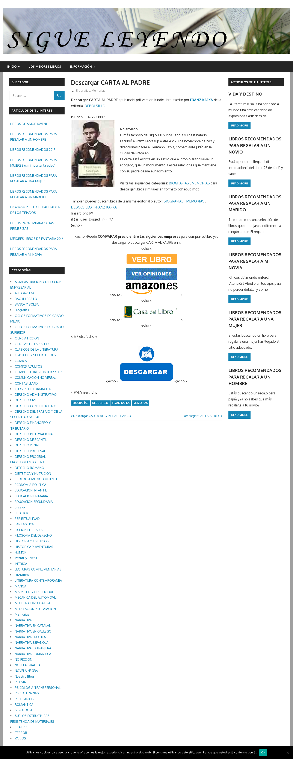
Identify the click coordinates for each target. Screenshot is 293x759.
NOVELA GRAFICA (28, 665)
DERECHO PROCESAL (30, 451)
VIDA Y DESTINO (245, 94)
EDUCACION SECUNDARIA (34, 502)
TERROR (21, 733)
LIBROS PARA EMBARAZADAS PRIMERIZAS (32, 226)
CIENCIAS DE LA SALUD (32, 344)
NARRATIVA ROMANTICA (33, 654)
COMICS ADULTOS (28, 366)
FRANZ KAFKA (201, 100)
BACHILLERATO (26, 299)
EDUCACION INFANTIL (31, 490)
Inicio (12, 66)
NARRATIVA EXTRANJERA (33, 648)
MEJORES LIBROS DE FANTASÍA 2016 (36, 239)
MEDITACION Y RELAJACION (35, 609)
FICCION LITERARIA (29, 530)
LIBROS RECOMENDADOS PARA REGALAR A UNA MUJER (33, 178)
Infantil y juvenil (26, 558)
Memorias (98, 90)
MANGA (20, 586)
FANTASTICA (24, 524)
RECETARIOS (24, 699)
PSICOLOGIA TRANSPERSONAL (37, 688)
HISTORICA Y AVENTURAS (34, 547)
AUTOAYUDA (24, 293)
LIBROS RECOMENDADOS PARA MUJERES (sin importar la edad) (33, 162)
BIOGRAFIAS (179, 183)
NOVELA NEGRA (26, 671)
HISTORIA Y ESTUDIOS (32, 541)
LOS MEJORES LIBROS (45, 66)
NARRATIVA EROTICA (30, 637)
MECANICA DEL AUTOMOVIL (35, 597)
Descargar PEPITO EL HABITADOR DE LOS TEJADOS (35, 210)
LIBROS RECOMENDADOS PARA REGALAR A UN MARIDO (33, 194)
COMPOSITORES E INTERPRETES (39, 372)
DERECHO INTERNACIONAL (34, 434)
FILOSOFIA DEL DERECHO (33, 535)
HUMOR (20, 552)
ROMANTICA (24, 705)
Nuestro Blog (24, 676)
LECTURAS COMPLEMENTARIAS (38, 569)
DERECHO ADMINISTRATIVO (36, 394)
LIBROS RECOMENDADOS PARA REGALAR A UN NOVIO (254, 145)
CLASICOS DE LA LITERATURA (36, 349)
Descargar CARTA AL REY (201, 416)
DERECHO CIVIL (26, 400)
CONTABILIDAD (26, 383)
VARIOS (20, 738)
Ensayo (20, 507)
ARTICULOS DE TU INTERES (251, 82)
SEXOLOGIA (23, 710)
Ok (263, 752)
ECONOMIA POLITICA (30, 485)
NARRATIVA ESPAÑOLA (31, 642)
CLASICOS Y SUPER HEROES (35, 355)
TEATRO (21, 727)
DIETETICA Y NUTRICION (33, 474)
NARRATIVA (23, 620)
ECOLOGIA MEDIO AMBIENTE (36, 479)
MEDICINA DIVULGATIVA (32, 603)
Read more (239, 125)
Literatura (22, 575)
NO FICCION (23, 659)
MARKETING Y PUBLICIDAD (34, 592)
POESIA (20, 682)
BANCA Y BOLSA (27, 304)
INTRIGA (21, 564)
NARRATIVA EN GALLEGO (33, 631)
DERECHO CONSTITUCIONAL (36, 406)
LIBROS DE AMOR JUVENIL (29, 124)
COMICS (21, 361)
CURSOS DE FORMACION (33, 389)
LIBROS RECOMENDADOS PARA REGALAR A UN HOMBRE (33, 136)
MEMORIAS (201, 183)
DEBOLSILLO (95, 106)
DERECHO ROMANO (29, 468)
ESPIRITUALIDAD (27, 519)
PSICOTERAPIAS (27, 693)
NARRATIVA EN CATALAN (33, 626)
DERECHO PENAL (27, 445)
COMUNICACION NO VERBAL (35, 378)
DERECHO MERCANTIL (31, 440)
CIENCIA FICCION (27, 338)
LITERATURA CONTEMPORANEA (38, 580)
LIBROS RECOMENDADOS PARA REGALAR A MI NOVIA (33, 251)
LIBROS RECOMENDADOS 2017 (32, 150)
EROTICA (21, 513)
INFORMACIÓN (81, 66)
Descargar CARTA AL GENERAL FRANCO (102, 416)
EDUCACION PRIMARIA (31, 496)
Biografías (83, 90)
